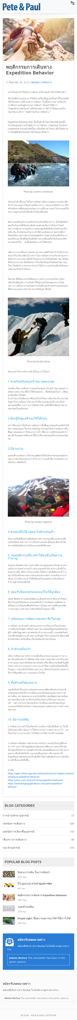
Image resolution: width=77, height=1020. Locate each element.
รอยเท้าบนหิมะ (26, 906)
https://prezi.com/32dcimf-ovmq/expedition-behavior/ (35, 780)
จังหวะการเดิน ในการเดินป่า (34, 872)
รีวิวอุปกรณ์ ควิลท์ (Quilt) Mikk (35, 883)
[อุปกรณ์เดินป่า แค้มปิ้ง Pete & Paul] (21, 6)
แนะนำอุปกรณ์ (11, 847)
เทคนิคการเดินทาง (41, 82)
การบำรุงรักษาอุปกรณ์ (16, 815)
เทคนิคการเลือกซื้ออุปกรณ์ (18, 831)
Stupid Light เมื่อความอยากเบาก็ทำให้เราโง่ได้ (44, 918)
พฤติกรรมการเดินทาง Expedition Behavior (42, 895)
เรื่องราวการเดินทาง (15, 839)
